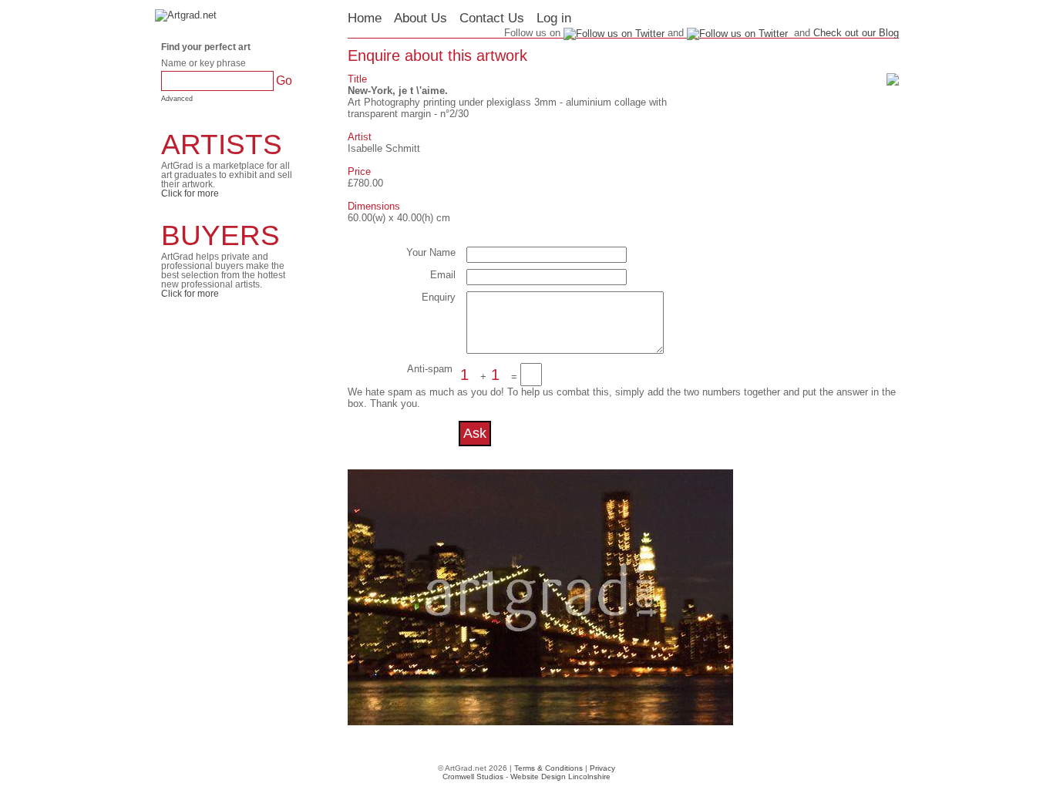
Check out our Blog (856, 33)
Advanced (177, 99)
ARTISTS (221, 144)
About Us (420, 18)
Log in (554, 18)
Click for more (190, 193)
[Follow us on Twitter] (737, 33)
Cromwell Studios (472, 776)
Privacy (602, 768)
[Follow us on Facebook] (614, 33)
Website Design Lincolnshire (560, 776)
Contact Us (491, 18)
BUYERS (220, 235)
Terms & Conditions (548, 768)
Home (365, 18)
